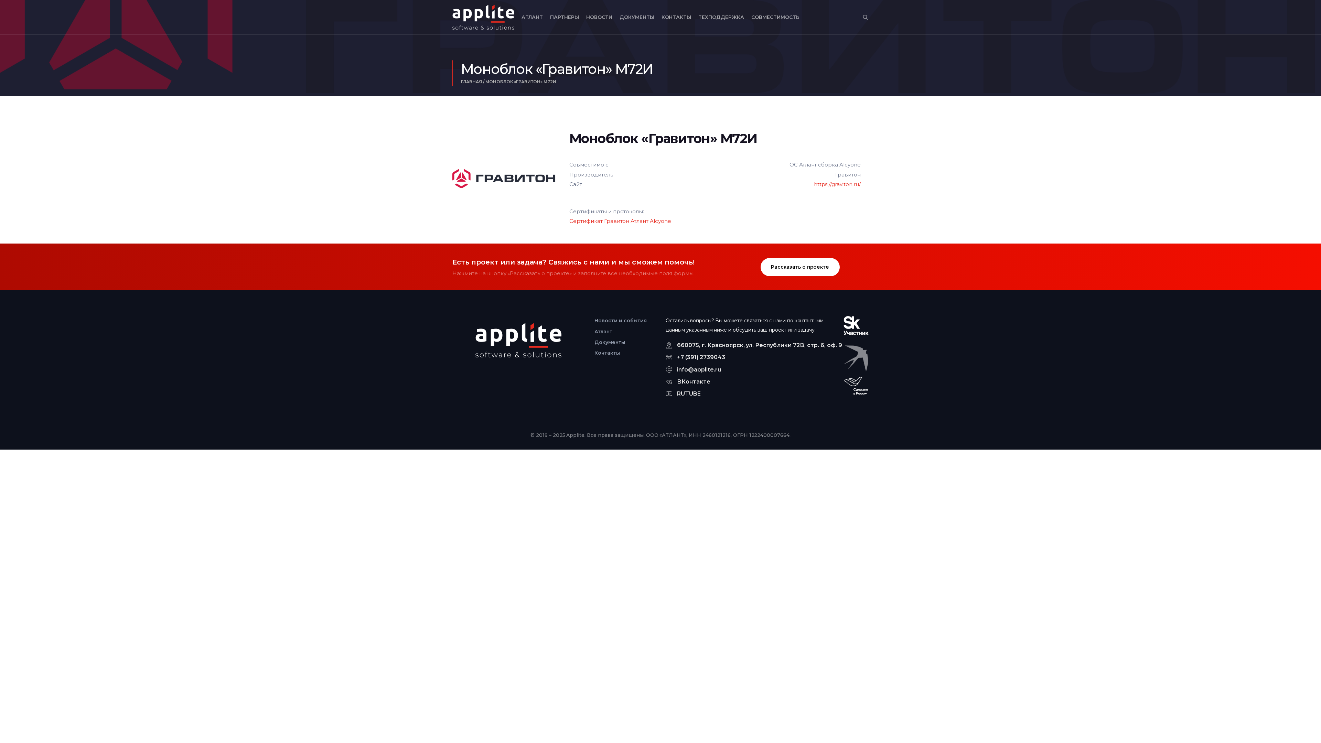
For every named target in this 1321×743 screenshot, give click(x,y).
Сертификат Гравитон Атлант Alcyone (620, 221)
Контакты (676, 17)
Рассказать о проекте (800, 267)
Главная (471, 81)
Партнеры (564, 17)
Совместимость (775, 17)
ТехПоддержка (721, 17)
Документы (637, 17)
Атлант (532, 17)
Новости (599, 17)
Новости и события (620, 320)
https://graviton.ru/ (837, 184)
